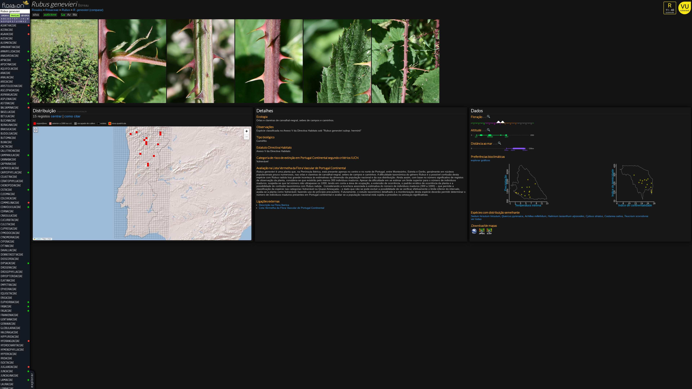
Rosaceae (51, 10)
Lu (63, 14)
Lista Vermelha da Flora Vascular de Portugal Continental (291, 207)
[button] (246, 131)
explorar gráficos (480, 160)
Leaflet (38, 239)
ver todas (476, 219)
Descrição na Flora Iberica (274, 205)
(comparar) (87, 10)
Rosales (37, 10)
